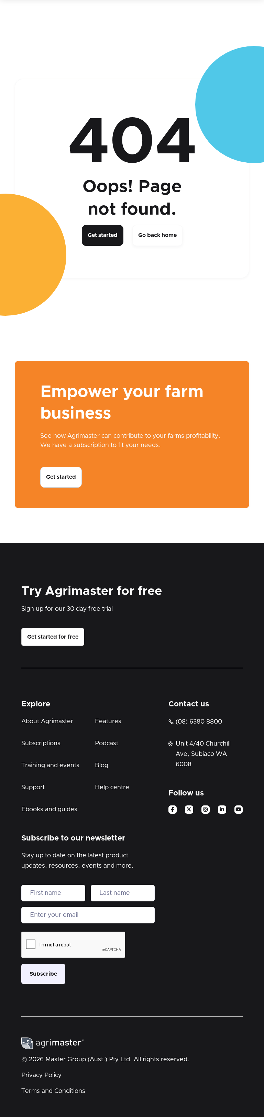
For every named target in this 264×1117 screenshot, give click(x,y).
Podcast (106, 743)
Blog (101, 765)
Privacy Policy (41, 1075)
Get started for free (52, 637)
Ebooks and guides (49, 809)
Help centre (112, 787)
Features (108, 721)
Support (33, 787)
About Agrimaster (47, 721)
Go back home (157, 235)
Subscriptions (40, 743)
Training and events (50, 765)
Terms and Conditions (53, 1091)
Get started (103, 235)
